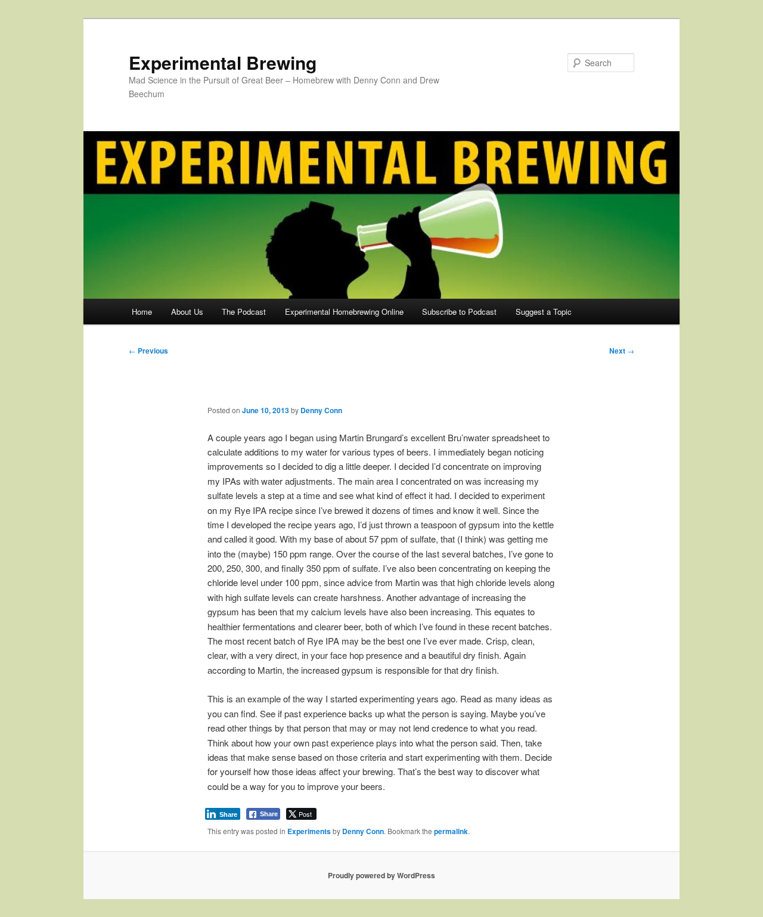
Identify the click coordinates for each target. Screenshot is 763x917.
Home (142, 311)
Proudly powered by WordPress (381, 875)
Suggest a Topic (544, 311)
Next (621, 350)
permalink (451, 831)
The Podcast (244, 311)
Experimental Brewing (223, 62)
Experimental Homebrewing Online (344, 311)
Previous (148, 350)
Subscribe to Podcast (459, 311)
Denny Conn (321, 410)
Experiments (309, 831)
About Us (187, 311)
